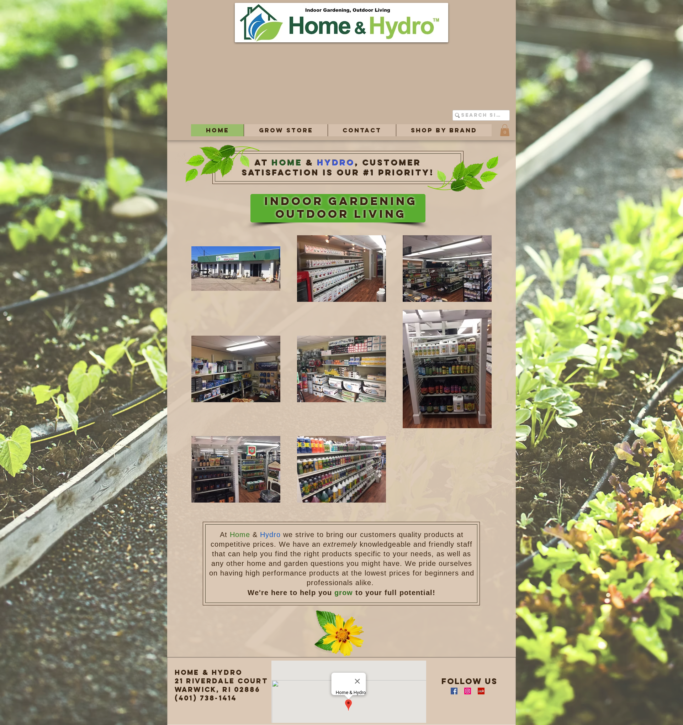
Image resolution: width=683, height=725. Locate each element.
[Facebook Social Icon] (454, 691)
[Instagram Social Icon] (467, 691)
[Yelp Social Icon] (481, 691)
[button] (286, 130)
